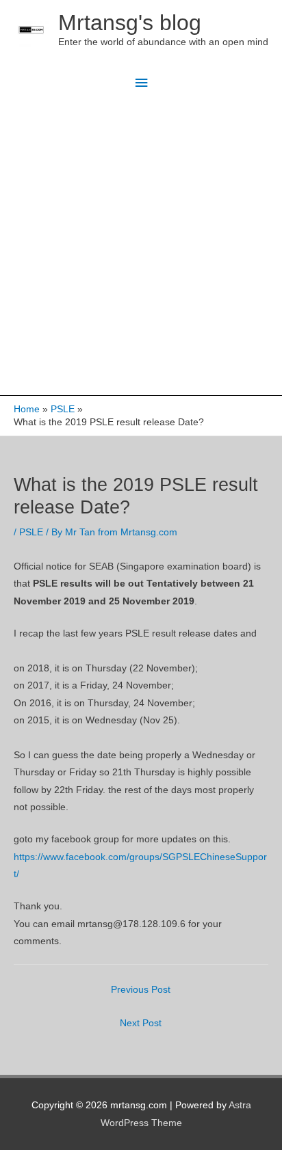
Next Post (141, 1023)
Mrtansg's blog (129, 22)
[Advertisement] (141, 247)
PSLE (31, 532)
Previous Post (140, 990)
